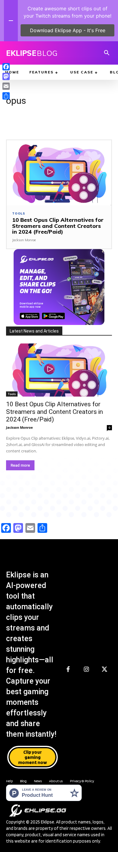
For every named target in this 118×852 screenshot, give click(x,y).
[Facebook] (68, 669)
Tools (18, 213)
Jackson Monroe (24, 240)
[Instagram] (86, 669)
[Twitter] (104, 669)
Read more (20, 465)
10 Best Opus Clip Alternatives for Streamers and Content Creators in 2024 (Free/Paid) (57, 225)
